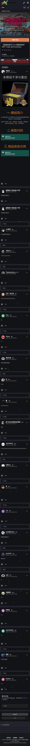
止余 (7, 575)
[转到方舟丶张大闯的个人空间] (3, 294)
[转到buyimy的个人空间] (3, 679)
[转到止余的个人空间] (3, 575)
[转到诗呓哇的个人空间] (3, 610)
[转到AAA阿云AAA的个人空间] (3, 532)
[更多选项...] (27, 71)
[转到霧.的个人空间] (3, 401)
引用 (5, 183)
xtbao (8, 336)
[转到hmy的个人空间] (3, 315)
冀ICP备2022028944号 (17, 739)
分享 (15, 714)
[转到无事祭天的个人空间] (3, 593)
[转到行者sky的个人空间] (3, 465)
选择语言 (9, 737)
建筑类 (12, 56)
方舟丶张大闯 (10, 293)
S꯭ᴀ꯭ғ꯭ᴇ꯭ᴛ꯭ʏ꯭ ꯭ (10, 272)
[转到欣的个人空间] (3, 380)
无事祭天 (8, 592)
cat (7, 510)
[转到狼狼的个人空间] (3, 655)
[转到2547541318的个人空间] (3, 631)
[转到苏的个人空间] (3, 487)
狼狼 (7, 654)
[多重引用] (2, 184)
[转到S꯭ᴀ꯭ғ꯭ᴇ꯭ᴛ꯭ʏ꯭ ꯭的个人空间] (3, 273)
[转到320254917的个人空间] (3, 444)
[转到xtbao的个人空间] (3, 337)
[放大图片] (15, 93)
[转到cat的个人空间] (3, 511)
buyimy (8, 678)
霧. (7, 400)
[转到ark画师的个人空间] (3, 230)
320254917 (9, 443)
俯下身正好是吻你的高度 (13, 422)
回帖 (15, 61)
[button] (24, 25)
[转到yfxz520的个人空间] (3, 554)
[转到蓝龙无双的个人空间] (3, 358)
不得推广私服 (15, 39)
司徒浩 (4, 54)
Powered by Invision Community (11, 742)
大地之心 (8, 251)
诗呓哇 (8, 610)
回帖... (5, 706)
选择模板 (15, 737)
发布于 (11, 72)
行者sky (8, 465)
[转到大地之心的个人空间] (3, 251)
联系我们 (21, 737)
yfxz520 (8, 553)
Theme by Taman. (22, 742)
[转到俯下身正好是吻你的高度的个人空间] (3, 422)
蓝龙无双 (8, 358)
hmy (7, 315)
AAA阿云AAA (10, 532)
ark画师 (8, 229)
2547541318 (9, 630)
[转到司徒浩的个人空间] (3, 71)
